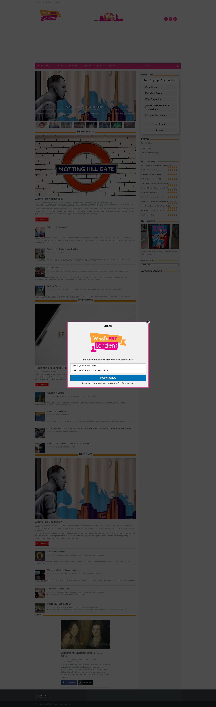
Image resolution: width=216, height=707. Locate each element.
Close (148, 322)
